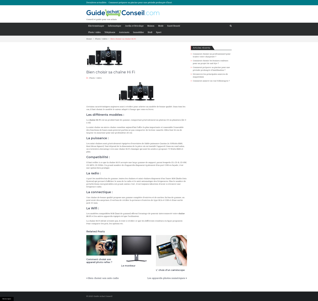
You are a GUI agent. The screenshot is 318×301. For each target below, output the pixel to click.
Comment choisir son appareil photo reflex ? (99, 261)
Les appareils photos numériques (166, 278)
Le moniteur (128, 265)
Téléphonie (109, 32)
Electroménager (96, 26)
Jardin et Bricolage (134, 26)
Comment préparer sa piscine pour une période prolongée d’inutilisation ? (144, 2)
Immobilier (138, 32)
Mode (160, 26)
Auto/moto (124, 32)
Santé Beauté (173, 26)
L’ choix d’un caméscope (170, 270)
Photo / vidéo (94, 32)
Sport (158, 32)
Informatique (114, 26)
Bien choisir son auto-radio (103, 278)
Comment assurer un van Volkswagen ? (211, 81)
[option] (141, 2)
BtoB (150, 32)
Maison (150, 26)
